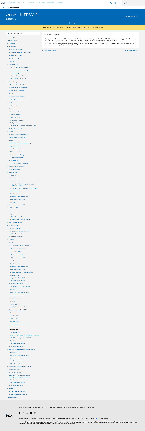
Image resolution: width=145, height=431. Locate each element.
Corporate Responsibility (70, 407)
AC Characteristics (15, 160)
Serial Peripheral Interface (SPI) (17, 258)
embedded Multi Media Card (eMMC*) (20, 245)
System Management (14, 369)
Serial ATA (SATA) (13, 225)
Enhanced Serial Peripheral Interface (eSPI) (20, 286)
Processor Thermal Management (19, 87)
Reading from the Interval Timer (19, 307)
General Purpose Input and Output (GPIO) (20, 143)
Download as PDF (130, 16)
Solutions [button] (30, 3)
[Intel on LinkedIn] (27, 413)
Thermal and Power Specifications (19, 85)
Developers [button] (41, 3)
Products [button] (12, 3)
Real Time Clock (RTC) (14, 298)
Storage (11, 242)
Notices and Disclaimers (49, 422)
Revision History (12, 40)
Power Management (14, 64)
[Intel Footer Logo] (9, 415)
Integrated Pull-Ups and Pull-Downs (19, 196)
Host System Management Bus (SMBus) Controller (22, 349)
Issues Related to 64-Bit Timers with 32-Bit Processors (24, 335)
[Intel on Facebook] (19, 413)
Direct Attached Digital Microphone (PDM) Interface (23, 188)
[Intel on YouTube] (31, 413)
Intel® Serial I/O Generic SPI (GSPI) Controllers (21, 272)
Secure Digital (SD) (16, 251)
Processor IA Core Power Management (21, 70)
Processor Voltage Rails (17, 76)
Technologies (12, 46)
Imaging (11, 131)
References (13, 61)
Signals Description (15, 228)
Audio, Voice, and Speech (15, 178)
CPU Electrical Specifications (16, 166)
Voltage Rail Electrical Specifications (20, 79)
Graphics (11, 102)
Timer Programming (15, 304)
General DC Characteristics (17, 157)
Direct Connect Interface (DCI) (19, 394)
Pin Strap (10, 140)
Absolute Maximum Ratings (17, 155)
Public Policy (91, 407)
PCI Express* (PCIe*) (14, 208)
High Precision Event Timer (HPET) (18, 310)
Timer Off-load (14, 318)
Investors (52, 407)
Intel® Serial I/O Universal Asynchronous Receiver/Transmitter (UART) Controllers (19, 376)
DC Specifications (15, 169)
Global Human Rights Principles (122, 422)
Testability (11, 388)
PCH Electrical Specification (16, 152)
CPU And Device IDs (13, 175)
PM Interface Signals (15, 73)
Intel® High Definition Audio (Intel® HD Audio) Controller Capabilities (22, 184)
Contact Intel (36, 407)
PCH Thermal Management (18, 90)
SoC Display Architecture (16, 120)
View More (71, 23)
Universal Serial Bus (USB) (15, 222)
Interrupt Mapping (14, 321)
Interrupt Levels (14, 329)
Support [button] (21, 3)
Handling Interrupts (15, 332)
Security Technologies (16, 49)
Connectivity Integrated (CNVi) (17, 205)
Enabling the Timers (15, 327)
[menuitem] (4, 7)
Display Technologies (16, 128)
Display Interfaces (14, 123)
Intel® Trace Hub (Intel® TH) (18, 391)
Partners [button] (50, 3)
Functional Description (17, 149)
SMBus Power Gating (15, 364)
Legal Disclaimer (12, 38)
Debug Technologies (16, 55)
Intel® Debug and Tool (16, 58)
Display (11, 109)
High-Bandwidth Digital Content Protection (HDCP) (23, 125)
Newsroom (45, 407)
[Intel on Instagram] (35, 413)
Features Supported (15, 114)
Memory (11, 93)
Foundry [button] (60, 3)
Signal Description (14, 146)
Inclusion (82, 407)
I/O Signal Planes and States (17, 199)
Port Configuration (15, 117)
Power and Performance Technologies (21, 52)
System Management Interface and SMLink (20, 366)
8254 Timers (12, 301)
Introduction (12, 43)
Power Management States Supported (20, 67)
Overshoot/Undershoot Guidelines (19, 163)
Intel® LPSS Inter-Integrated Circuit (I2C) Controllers (22, 338)
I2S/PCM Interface (15, 191)
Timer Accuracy (14, 315)
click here (83, 27)
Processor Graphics (16, 106)
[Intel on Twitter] (23, 413)
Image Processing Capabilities (18, 137)
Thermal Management (14, 82)
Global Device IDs (13, 172)
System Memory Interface (18, 96)
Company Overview (25, 407)
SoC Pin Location (12, 397)
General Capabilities (15, 112)
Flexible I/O (12, 239)
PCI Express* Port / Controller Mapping (20, 219)
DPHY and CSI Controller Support (19, 134)
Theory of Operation (16, 372)
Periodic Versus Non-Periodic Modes (19, 324)
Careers (59, 407)
